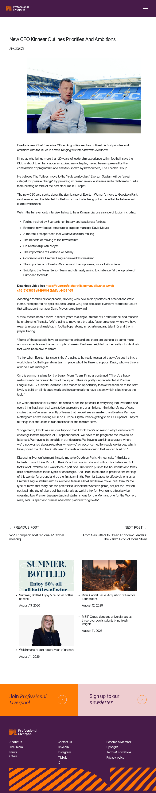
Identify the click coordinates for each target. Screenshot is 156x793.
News (13, 752)
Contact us (65, 742)
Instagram (64, 752)
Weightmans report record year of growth (46, 650)
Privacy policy (115, 757)
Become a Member (118, 742)
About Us (15, 742)
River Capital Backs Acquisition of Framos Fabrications (108, 597)
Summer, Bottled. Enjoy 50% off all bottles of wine (46, 597)
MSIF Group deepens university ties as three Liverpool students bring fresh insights (106, 620)
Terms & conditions (118, 752)
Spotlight (112, 747)
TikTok (62, 757)
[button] (145, 8)
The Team (16, 747)
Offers (13, 756)
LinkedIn (63, 747)
